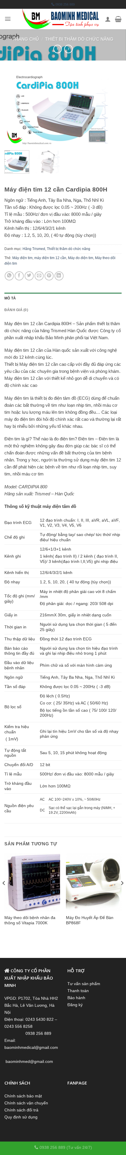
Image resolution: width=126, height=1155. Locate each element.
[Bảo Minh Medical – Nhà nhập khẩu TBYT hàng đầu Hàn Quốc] (61, 19)
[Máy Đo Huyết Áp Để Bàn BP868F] (94, 882)
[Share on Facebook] (19, 275)
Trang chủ (26, 39)
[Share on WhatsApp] (9, 275)
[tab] (63, 298)
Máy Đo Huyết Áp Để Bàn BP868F (89, 920)
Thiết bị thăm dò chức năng (79, 39)
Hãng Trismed (34, 249)
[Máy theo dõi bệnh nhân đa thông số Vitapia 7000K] (32, 882)
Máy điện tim (22, 258)
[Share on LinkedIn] (59, 275)
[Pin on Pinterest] (49, 275)
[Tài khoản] (108, 19)
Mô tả (10, 298)
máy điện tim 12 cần (50, 258)
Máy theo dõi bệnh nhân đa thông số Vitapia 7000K (29, 920)
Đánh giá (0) (16, 310)
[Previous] (14, 109)
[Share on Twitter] (29, 275)
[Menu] (7, 19)
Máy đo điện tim (80, 258)
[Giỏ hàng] (118, 19)
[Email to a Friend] (39, 275)
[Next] (112, 109)
